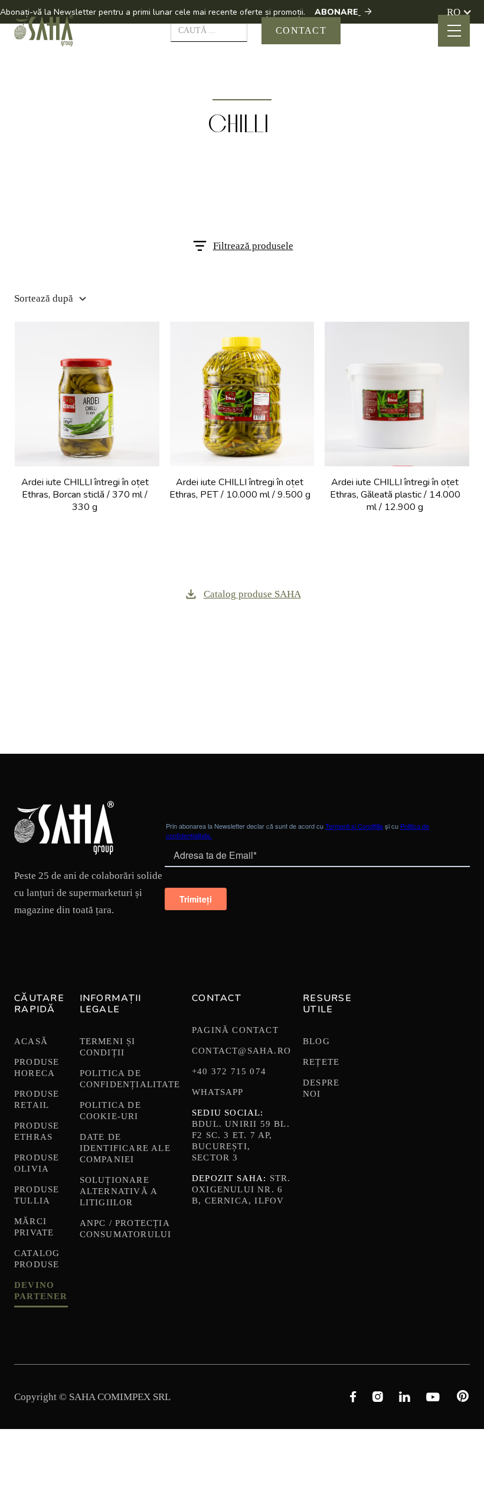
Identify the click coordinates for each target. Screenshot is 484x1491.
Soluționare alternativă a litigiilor (119, 1191)
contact (301, 30)
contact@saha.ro (241, 1050)
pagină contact (235, 1030)
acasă (31, 1041)
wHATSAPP (218, 1092)
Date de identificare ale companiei (125, 1148)
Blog (316, 1041)
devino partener (41, 1290)
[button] (459, 12)
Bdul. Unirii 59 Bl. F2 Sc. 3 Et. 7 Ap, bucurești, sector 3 (241, 1135)
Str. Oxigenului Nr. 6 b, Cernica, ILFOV (241, 1189)
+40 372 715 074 (229, 1071)
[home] (43, 31)
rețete (321, 1062)
